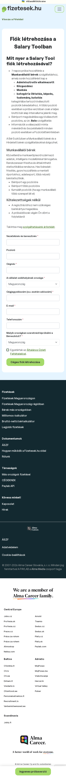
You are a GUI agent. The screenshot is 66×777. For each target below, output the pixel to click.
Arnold (38, 616)
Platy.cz (39, 636)
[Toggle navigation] (59, 9)
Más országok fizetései (16, 474)
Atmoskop (9, 646)
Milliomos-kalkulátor (14, 415)
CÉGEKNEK (9, 480)
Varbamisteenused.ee (14, 706)
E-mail (10, 305)
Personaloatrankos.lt (14, 696)
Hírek (5, 509)
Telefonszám (14, 319)
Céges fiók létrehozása (25, 362)
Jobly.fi (7, 722)
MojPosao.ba (41, 671)
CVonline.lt (9, 666)
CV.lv (6, 671)
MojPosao (40, 666)
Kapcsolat (8, 503)
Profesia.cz (10, 626)
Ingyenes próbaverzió (33, 771)
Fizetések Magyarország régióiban (23, 404)
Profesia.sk (9, 621)
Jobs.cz (8, 616)
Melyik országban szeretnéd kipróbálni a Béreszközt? (29, 334)
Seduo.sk (39, 631)
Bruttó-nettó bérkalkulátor (18, 421)
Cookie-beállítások (13, 555)
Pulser (38, 691)
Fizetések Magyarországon (18, 398)
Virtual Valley (41, 686)
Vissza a (12, 19)
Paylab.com (40, 646)
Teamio (38, 621)
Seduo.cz (40, 626)
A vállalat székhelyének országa (24, 277)
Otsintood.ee (10, 691)
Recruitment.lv (11, 701)
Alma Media (38, 569)
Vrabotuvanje (41, 676)
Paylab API (8, 486)
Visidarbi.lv (9, 686)
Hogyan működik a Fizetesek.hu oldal (24, 450)
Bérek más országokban (16, 409)
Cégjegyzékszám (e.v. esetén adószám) (29, 291)
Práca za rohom (11, 636)
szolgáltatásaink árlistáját (39, 226)
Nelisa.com (9, 651)
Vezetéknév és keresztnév (21, 236)
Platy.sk (39, 641)
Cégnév (10, 264)
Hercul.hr (39, 681)
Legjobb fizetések (13, 427)
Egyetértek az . (28, 351)
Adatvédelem (10, 547)
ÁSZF (5, 445)
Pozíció (10, 250)
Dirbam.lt (8, 681)
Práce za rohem (11, 641)
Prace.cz (8, 631)
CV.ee (7, 676)
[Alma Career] (33, 740)
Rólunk (6, 456)
